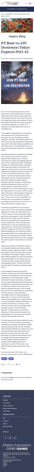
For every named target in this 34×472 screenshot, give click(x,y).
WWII (11, 358)
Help (4, 418)
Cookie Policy (6, 411)
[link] (8, 364)
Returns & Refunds (7, 426)
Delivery (5, 423)
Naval (4, 358)
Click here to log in (7, 379)
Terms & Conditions (8, 405)
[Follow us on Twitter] (14, 438)
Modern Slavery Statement (10, 408)
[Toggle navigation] (3, 3)
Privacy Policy (6, 403)
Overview (5, 400)
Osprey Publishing (28, 58)
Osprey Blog (9, 14)
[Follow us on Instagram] (10, 438)
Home (2, 14)
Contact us (5, 421)
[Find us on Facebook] (5, 438)
